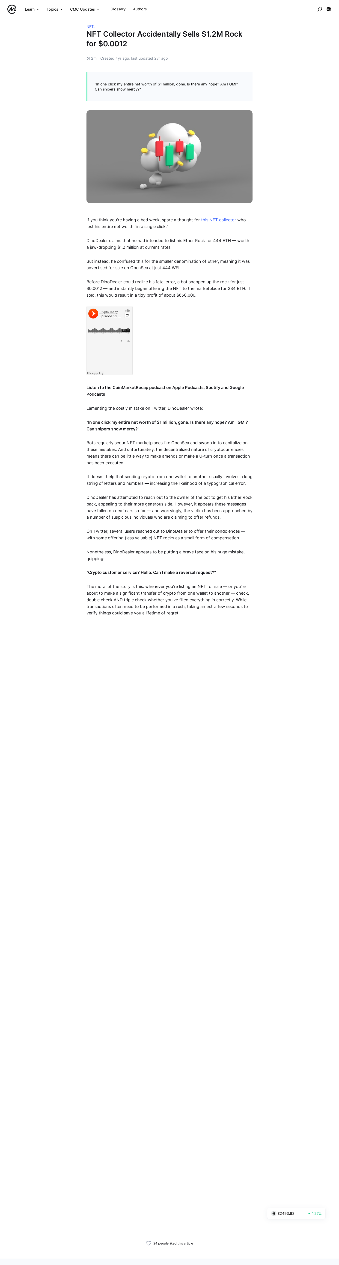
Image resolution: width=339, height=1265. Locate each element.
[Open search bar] (319, 9)
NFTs (90, 26)
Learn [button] (30, 9)
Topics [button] (52, 9)
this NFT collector (218, 219)
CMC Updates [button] (82, 9)
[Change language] (328, 9)
